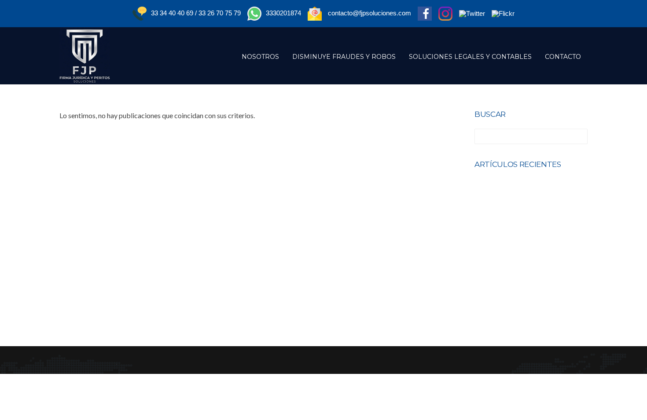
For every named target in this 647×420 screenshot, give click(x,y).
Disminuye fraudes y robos (344, 57)
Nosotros (260, 57)
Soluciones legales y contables (470, 57)
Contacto (563, 57)
